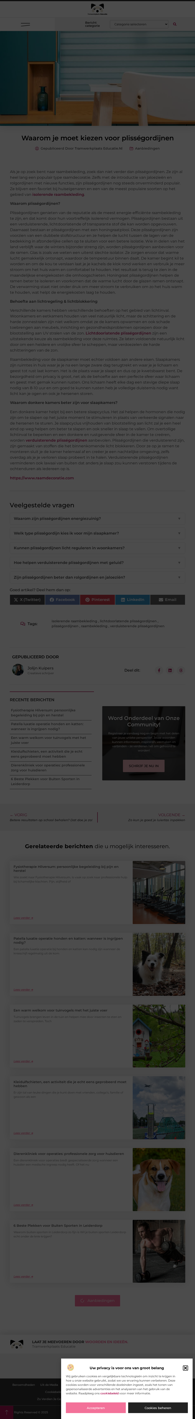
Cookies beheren (158, 1408)
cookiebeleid (109, 1393)
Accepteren (96, 1408)
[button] (185, 1368)
